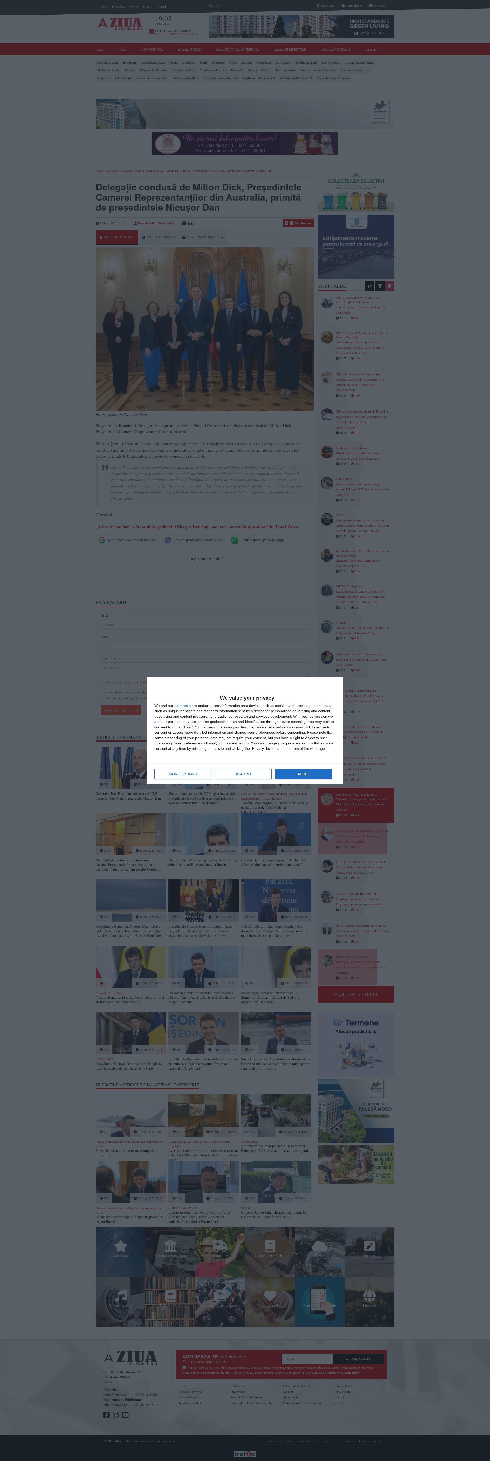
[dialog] (245, 730)
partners (181, 705)
